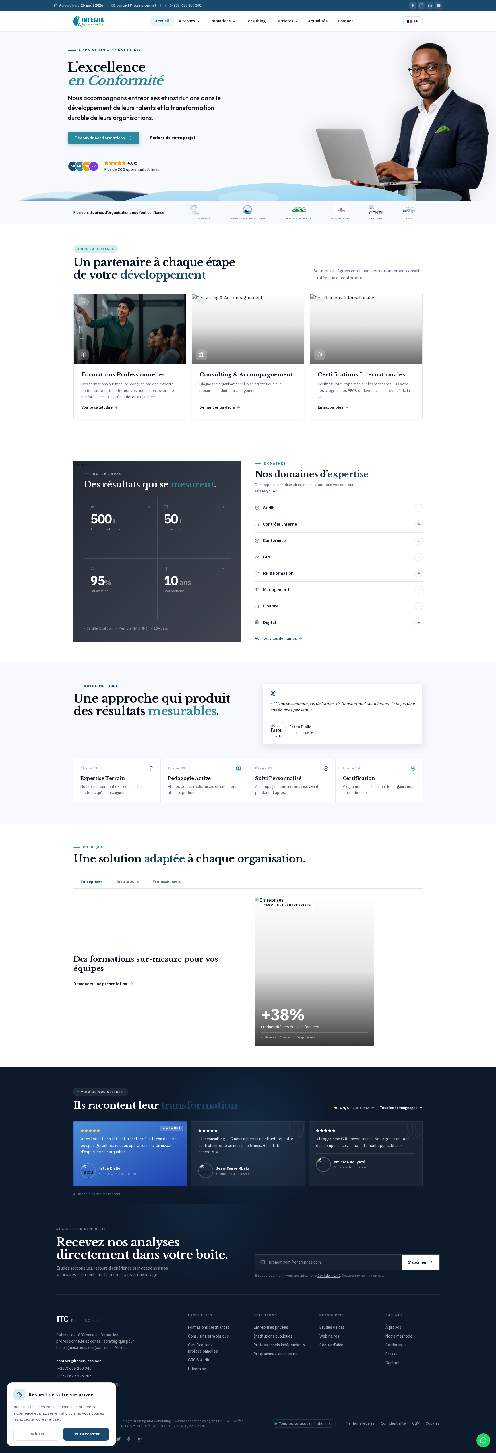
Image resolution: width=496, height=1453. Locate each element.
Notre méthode (398, 1336)
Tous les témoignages (399, 1107)
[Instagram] (421, 5)
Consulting (255, 21)
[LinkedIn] (430, 5)
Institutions (127, 881)
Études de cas (331, 1327)
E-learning (197, 1368)
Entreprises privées (271, 1327)
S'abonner (417, 1262)
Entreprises (91, 881)
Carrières (284, 21)
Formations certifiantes (209, 1327)
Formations (220, 21)
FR (416, 21)
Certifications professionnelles (203, 1348)
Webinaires (329, 1336)
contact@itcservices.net (136, 5)
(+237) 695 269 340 (185, 5)
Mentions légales (360, 1423)
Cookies (433, 1423)
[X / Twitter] (118, 1439)
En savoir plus (330, 407)
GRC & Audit (199, 1360)
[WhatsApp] (483, 1440)
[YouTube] (438, 5)
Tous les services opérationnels (306, 1423)
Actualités (318, 21)
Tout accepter (86, 1434)
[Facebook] (412, 5)
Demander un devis (217, 407)
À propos (187, 21)
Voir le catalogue (97, 407)
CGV (415, 1423)
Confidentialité (328, 1275)
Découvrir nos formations (100, 137)
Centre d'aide (331, 1345)
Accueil (162, 21)
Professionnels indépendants (279, 1345)
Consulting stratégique (208, 1336)
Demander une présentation (100, 983)
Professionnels (166, 881)
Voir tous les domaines (276, 638)
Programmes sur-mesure (276, 1354)
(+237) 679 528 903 (74, 1375)
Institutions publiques (273, 1336)
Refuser (37, 1434)
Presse (391, 1354)
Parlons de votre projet (172, 137)
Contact (345, 21)
